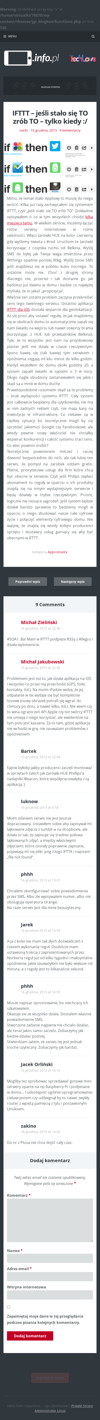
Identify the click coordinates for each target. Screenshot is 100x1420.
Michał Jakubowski (42, 662)
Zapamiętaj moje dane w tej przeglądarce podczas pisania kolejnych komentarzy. (45, 1319)
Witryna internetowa (26, 1287)
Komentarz (19, 1195)
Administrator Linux (50, 1410)
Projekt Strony (82, 1406)
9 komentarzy (70, 130)
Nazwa (15, 1250)
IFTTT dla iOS (18, 309)
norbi (24, 130)
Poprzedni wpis (27, 581)
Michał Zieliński (39, 622)
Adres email (19, 1268)
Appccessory (57, 552)
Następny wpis (73, 581)
